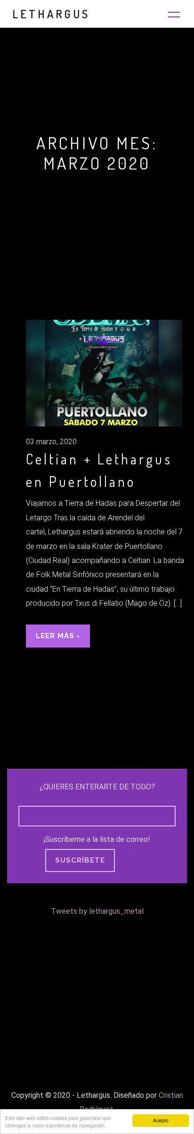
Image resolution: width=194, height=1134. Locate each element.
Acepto (161, 1120)
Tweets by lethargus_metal (97, 911)
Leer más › (58, 636)
